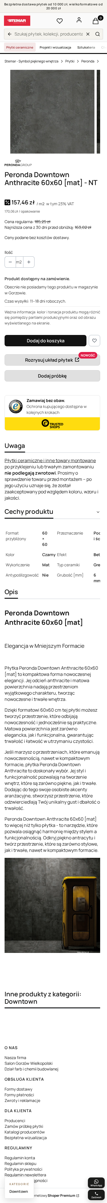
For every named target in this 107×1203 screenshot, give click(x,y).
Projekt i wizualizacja (55, 47)
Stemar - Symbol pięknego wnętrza (31, 61)
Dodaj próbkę (52, 376)
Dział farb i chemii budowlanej (31, 1069)
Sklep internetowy (47, 1195)
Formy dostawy (18, 1089)
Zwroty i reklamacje (22, 1100)
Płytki (69, 61)
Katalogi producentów (25, 1132)
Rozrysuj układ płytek (49, 360)
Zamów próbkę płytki (24, 1126)
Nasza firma (15, 1057)
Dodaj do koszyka (45, 341)
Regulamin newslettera (25, 1174)
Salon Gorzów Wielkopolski (29, 1063)
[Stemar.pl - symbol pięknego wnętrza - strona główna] (17, 21)
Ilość (9, 252)
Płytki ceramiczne (19, 47)
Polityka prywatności (23, 1169)
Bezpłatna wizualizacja (26, 1137)
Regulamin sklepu (20, 1163)
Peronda (87, 61)
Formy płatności (19, 1094)
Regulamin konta (20, 1157)
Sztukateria (86, 47)
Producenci (15, 1120)
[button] (97, 34)
